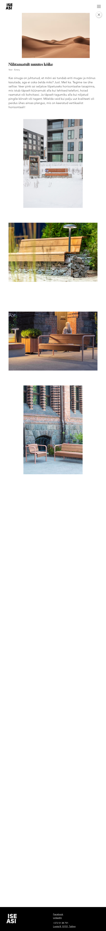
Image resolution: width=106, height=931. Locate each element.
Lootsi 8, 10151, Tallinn (64, 926)
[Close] (99, 14)
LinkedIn (57, 917)
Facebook (58, 914)
